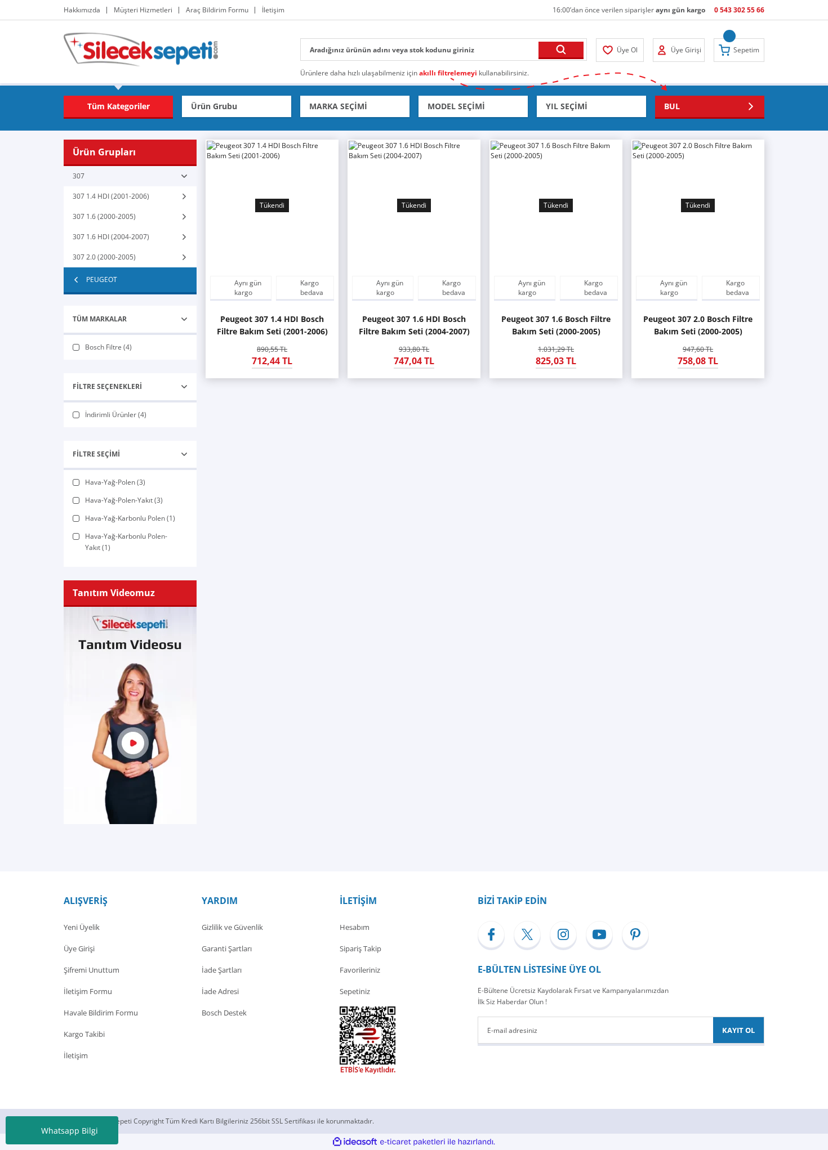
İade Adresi (220, 991)
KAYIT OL (738, 1030)
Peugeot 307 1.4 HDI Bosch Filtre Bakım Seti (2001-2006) (272, 325)
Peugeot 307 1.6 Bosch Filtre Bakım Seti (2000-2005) (556, 325)
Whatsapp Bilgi (69, 1130)
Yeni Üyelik (82, 927)
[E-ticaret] (413, 1142)
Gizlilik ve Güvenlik (232, 927)
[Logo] (141, 48)
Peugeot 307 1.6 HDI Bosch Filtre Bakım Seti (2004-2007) (414, 325)
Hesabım (355, 927)
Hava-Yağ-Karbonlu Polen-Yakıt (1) (126, 541)
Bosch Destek (224, 1013)
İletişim (76, 1055)
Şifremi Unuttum (91, 970)
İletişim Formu (88, 991)
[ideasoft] (354, 1141)
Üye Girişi (79, 948)
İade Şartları (222, 970)
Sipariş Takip (360, 948)
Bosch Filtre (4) (108, 347)
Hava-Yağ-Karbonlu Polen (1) (130, 518)
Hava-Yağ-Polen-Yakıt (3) (124, 500)
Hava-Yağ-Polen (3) (115, 482)
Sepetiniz (355, 991)
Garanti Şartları (227, 948)
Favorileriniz (360, 970)
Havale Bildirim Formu (101, 1013)
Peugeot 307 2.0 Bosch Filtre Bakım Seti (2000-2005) (698, 325)
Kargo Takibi (84, 1034)
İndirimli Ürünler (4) (115, 414)
